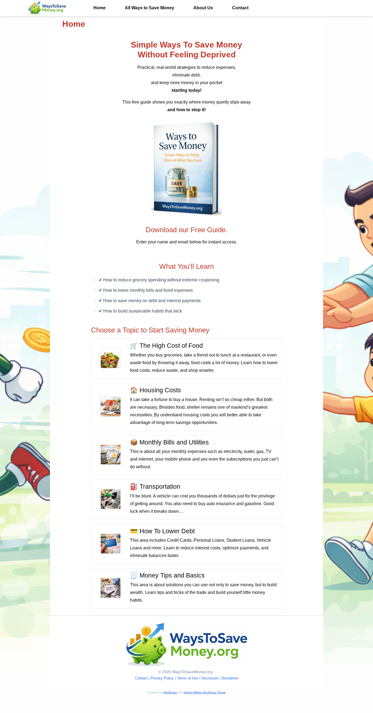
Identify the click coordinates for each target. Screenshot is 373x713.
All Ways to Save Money (149, 7)
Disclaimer (229, 678)
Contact (240, 7)
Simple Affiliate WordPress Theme (204, 692)
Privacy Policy (162, 678)
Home (99, 7)
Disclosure (210, 678)
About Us (203, 7)
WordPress (170, 692)
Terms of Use (187, 678)
